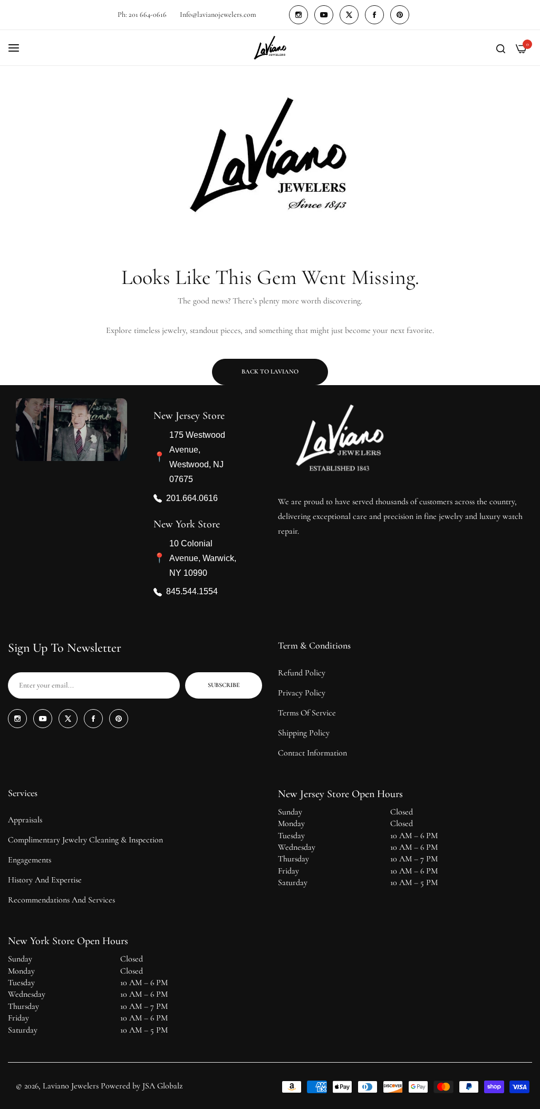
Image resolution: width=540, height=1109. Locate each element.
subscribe (224, 685)
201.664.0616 (192, 498)
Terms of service (307, 713)
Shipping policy (304, 733)
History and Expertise (45, 880)
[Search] (500, 48)
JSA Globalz (162, 1086)
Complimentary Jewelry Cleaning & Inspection (85, 840)
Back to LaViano (270, 371)
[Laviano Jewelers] (270, 48)
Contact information (312, 753)
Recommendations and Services (61, 900)
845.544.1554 (192, 591)
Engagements (29, 860)
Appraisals (25, 819)
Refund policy (301, 673)
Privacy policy (301, 693)
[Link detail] (298, 14)
